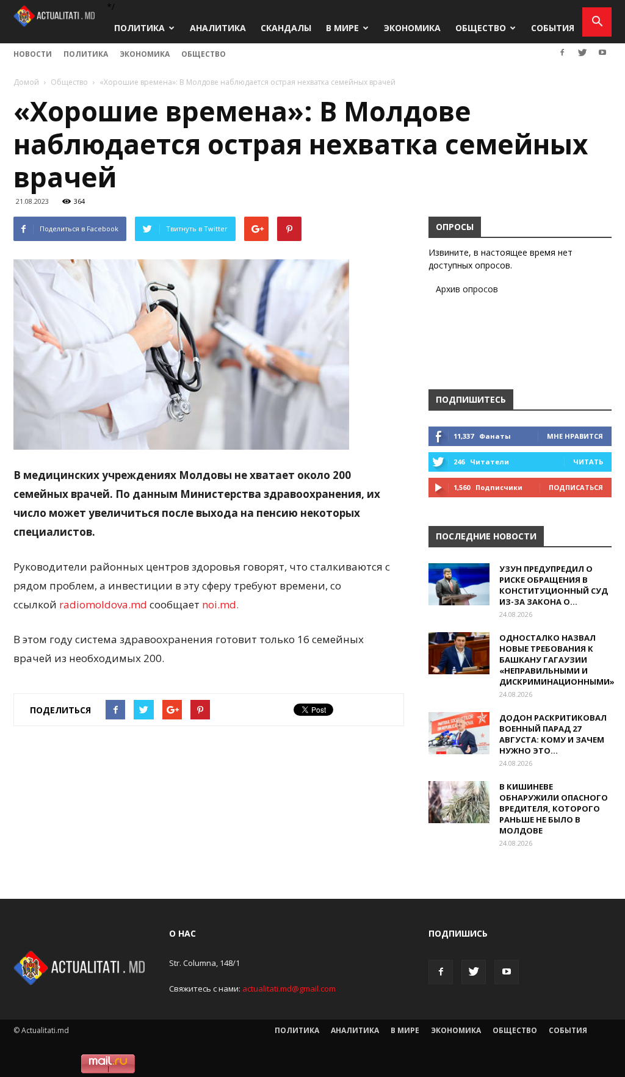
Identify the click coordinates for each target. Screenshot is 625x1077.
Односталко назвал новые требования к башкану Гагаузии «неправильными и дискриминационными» (557, 659)
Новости (32, 54)
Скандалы (286, 28)
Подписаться (576, 487)
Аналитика (218, 28)
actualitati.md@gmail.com (289, 988)
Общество (480, 28)
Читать (588, 461)
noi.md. (220, 604)
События (552, 28)
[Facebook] (562, 52)
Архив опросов (467, 289)
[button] (597, 22)
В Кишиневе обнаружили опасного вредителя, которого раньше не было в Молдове (553, 808)
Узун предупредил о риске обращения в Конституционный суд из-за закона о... (553, 585)
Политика (139, 28)
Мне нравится (575, 436)
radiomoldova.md (103, 604)
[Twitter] (582, 52)
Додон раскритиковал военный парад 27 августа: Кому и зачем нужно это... (553, 734)
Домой (26, 82)
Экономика (412, 28)
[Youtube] (602, 52)
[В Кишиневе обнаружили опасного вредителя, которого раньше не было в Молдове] (459, 802)
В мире (342, 28)
